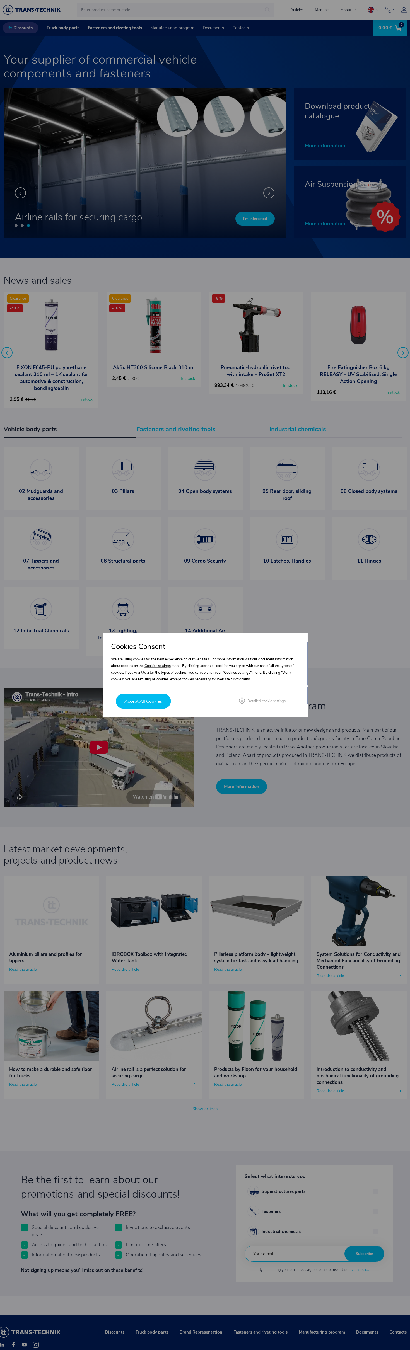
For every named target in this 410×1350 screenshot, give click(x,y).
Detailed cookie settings (266, 700)
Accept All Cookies (143, 701)
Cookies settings (157, 665)
